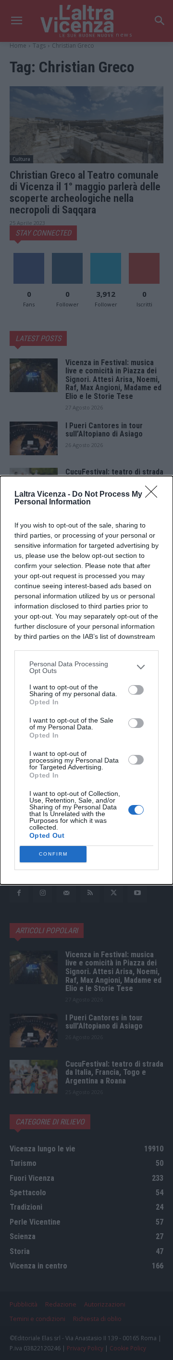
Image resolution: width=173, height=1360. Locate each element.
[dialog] (86, 680)
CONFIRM (53, 854)
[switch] (136, 690)
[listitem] (86, 667)
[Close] (154, 495)
